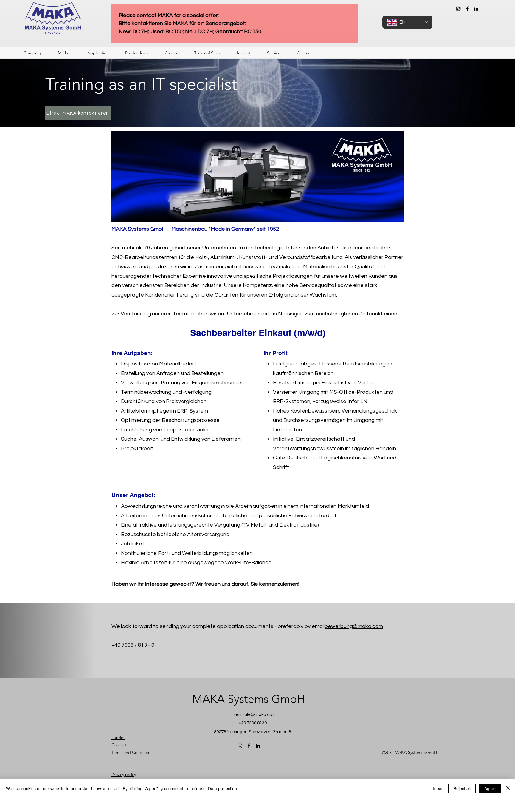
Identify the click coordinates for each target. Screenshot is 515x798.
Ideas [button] (438, 788)
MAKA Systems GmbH (248, 699)
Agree (490, 788)
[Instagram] (458, 9)
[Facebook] (467, 9)
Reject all (462, 788)
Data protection (222, 788)
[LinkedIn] (476, 9)
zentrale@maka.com (254, 714)
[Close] (507, 788)
